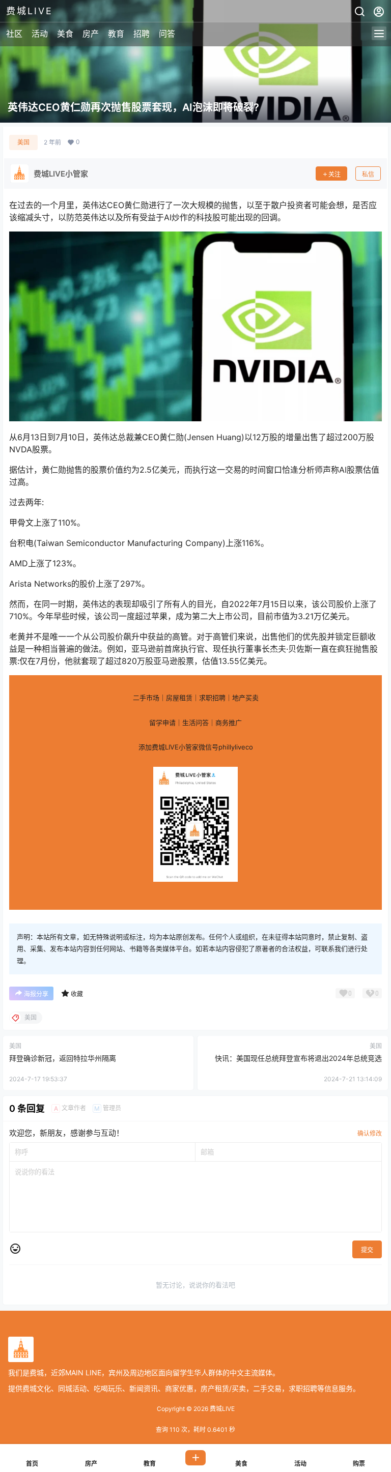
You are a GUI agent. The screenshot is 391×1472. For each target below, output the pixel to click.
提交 (367, 1250)
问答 (167, 33)
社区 (14, 33)
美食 (65, 33)
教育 (116, 33)
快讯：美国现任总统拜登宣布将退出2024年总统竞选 (298, 1058)
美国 (23, 142)
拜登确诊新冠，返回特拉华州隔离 (62, 1058)
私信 (368, 174)
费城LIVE (221, 1408)
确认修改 (369, 1133)
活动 (40, 33)
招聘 (141, 33)
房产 (90, 33)
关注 (334, 174)
